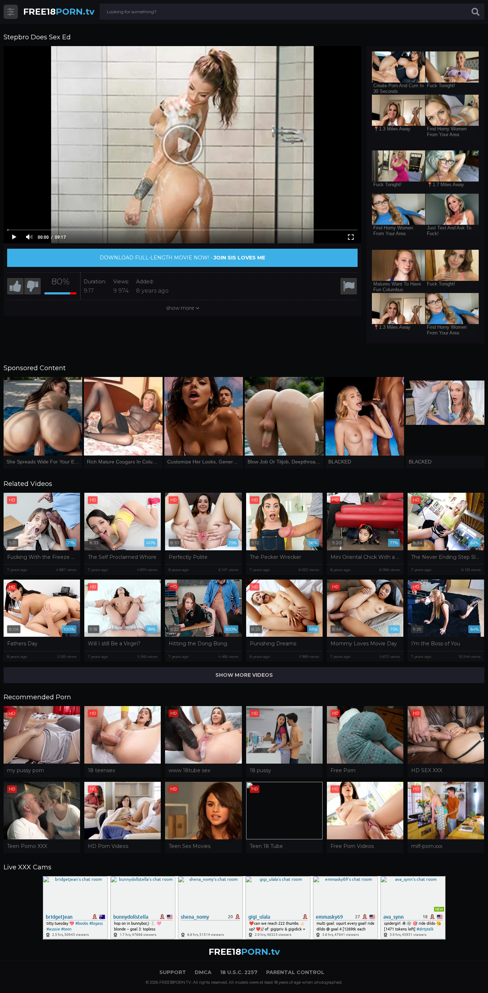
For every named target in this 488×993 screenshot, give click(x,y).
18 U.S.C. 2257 (239, 972)
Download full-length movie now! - (182, 257)
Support (172, 972)
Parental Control (295, 972)
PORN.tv (58, 11)
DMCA (203, 972)
